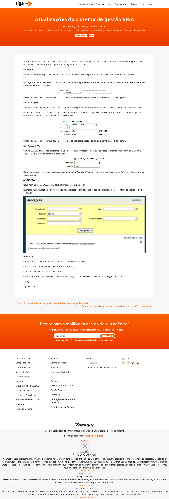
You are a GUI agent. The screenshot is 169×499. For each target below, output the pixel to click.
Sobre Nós (20, 381)
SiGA (91, 35)
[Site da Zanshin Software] (84, 425)
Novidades (20, 404)
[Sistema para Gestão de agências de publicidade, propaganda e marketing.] (23, 3)
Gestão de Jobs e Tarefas (62, 385)
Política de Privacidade (25, 395)
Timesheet (55, 394)
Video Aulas (56, 367)
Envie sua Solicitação (60, 372)
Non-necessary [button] (85, 485)
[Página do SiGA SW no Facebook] (123, 363)
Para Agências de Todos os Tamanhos (63, 401)
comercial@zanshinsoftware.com (101, 367)
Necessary (85, 473)
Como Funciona (85, 4)
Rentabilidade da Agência (62, 407)
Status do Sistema (23, 409)
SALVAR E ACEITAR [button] (84, 497)
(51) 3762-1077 (92, 362)
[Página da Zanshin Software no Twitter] (133, 363)
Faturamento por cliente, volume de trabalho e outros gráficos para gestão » (118, 306)
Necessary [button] (84, 470)
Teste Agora (107, 335)
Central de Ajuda (58, 362)
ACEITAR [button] (84, 440)
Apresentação (121, 4)
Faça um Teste (137, 4)
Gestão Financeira (59, 390)
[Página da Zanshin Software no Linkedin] (137, 363)
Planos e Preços (103, 4)
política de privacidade (93, 435)
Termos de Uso (22, 390)
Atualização (81, 35)
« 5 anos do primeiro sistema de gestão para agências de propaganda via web (51, 303)
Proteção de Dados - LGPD (27, 399)
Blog (150, 4)
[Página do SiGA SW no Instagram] (128, 363)
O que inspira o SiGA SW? (27, 385)
